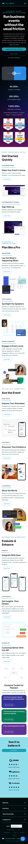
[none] (16, 826)
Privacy (22, 832)
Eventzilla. (12, 841)
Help (19, 829)
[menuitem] (16, 826)
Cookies (14, 835)
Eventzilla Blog (10, 829)
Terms (15, 832)
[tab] (14, 165)
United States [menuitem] (15, 826)
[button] (14, 73)
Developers (7, 832)
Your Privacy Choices (10, 838)
